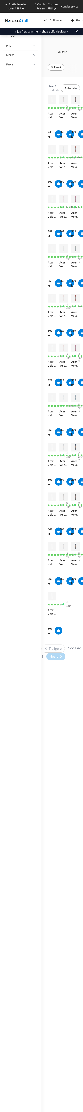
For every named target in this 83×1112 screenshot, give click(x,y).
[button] (19, 45)
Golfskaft (56, 67)
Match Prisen (41, 6)
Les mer (62, 51)
